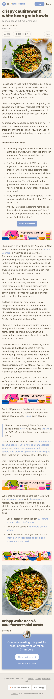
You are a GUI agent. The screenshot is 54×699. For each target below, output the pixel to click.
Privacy (31, 678)
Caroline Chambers (9, 26)
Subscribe (39, 4)
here (22, 428)
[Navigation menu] (6, 4)
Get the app (39, 687)
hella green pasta (14, 499)
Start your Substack (20, 687)
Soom (29, 416)
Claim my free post (27, 657)
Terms (38, 678)
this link (45, 428)
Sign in (48, 4)
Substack (14, 693)
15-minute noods (37, 499)
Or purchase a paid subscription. (27, 663)
